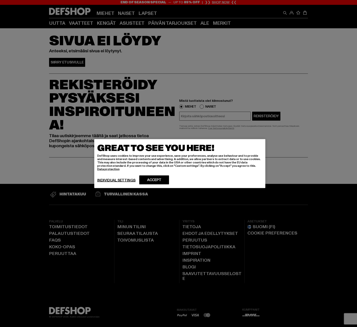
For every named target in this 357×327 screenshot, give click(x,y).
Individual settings (116, 180)
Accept (154, 179)
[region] (179, 163)
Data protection (108, 169)
